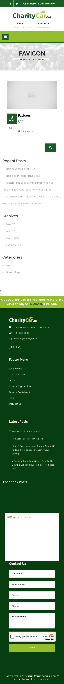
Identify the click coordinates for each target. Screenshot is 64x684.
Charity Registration (20, 386)
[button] (50, 147)
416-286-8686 (43, 27)
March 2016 (12, 238)
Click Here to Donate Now (39, 3)
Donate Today (17, 374)
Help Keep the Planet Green (21, 168)
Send (32, 648)
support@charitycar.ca (20, 27)
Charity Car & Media (20, 392)
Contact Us (15, 403)
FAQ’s (12, 380)
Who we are (15, 368)
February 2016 (13, 245)
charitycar (34, 676)
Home (23, 59)
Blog (8, 265)
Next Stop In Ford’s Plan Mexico (23, 175)
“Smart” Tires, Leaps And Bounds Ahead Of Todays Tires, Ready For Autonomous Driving (33, 450)
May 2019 (11, 224)
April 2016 (11, 231)
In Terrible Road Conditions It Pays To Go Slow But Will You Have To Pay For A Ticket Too (33, 465)
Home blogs (13, 272)
